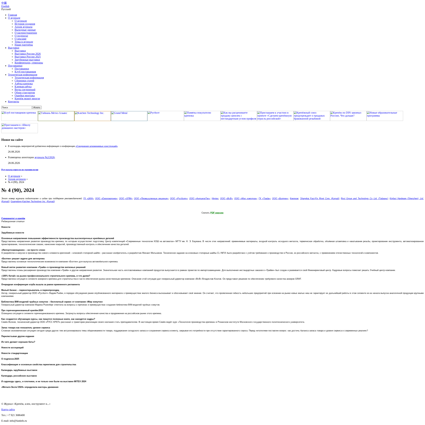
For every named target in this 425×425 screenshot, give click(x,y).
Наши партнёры (24, 44)
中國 (4, 2)
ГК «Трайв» (264, 198)
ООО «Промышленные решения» (151, 198)
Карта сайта (8, 409)
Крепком (294, 198)
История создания (25, 23)
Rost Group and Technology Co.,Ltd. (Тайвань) (364, 198)
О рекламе (20, 38)
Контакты (13, 101)
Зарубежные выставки (27, 59)
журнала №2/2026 (45, 157)
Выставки (13, 47)
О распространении (26, 32)
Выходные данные (25, 29)
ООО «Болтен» (280, 198)
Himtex (215, 198)
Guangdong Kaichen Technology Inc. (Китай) (33, 201)
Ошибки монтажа (25, 95)
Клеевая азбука (23, 86)
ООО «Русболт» (178, 198)
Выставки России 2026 (28, 53)
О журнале (14, 17)
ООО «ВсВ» (226, 198)
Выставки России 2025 (28, 56)
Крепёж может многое (27, 98)
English (5, 6)
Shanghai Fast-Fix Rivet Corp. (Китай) (319, 198)
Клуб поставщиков (25, 71)
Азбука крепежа (24, 83)
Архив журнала (23, 26)
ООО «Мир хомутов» (245, 198)
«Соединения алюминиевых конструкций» (97, 146)
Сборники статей (24, 80)
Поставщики (15, 65)
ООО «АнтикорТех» (199, 198)
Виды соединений (25, 89)
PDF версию (216, 213)
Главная (12, 14)
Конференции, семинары (29, 62)
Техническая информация (22, 74)
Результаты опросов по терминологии (19, 169)
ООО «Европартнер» (106, 198)
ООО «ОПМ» (125, 198)
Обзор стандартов (25, 92)
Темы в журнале (24, 41)
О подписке (21, 35)
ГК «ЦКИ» (88, 198)
